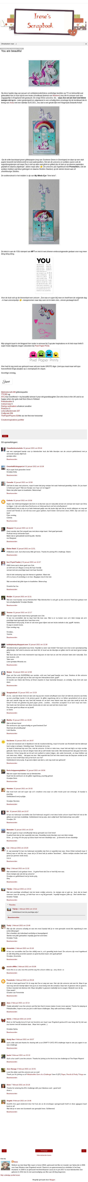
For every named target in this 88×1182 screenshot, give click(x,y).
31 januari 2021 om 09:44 (32, 448)
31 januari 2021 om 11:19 (23, 528)
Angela (9, 1101)
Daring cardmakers (9, 406)
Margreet (10, 528)
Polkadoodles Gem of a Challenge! (39, 1074)
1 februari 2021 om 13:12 (22, 889)
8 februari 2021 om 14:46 (22, 1101)
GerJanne (10, 740)
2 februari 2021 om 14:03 (21, 1019)
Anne (9, 1085)
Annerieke (11, 948)
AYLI (3, 397)
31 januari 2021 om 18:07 (24, 740)
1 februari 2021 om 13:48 (21, 925)
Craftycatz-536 (7, 413)
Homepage (44, 1151)
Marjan (9, 672)
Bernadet (10, 829)
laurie (9, 1055)
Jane (8, 1003)
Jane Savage (12, 1069)
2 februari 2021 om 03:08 (27, 966)
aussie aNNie (12, 966)
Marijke (9, 596)
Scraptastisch (12, 692)
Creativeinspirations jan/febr (12, 420)
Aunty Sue (11, 1039)
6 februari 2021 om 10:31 (26, 1069)
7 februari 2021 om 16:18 (20, 1085)
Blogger (52, 1180)
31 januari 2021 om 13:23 (27, 692)
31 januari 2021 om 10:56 (23, 482)
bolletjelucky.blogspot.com (17, 644)
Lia (8, 848)
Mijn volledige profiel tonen (10, 1175)
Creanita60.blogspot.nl (16, 466)
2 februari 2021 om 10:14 (20, 1003)
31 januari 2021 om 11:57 (31, 562)
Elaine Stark (11, 548)
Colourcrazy (6, 404)
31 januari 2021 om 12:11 (22, 596)
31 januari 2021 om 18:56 (35, 770)
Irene (16, 1162)
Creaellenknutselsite (15, 448)
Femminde (11, 980)
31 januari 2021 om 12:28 (38, 644)
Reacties (12, 905)
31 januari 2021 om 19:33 (23, 788)
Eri (8, 811)
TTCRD (4, 394)
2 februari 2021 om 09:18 (24, 980)
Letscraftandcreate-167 (10, 411)
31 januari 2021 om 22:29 (23, 829)
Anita (12, 103)
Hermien (10, 788)
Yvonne (9, 612)
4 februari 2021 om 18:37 (24, 1039)
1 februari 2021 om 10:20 (19, 848)
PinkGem (5, 409)
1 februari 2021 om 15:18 (24, 948)
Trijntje (9, 889)
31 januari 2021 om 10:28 (34, 466)
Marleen (56, 96)
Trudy (9, 925)
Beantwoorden (12, 459)
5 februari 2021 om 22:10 (21, 1055)
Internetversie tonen (44, 1155)
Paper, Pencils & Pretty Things (72, 1074)
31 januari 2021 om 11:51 (26, 548)
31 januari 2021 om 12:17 (22, 612)
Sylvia (9, 1019)
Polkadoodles (6, 401)
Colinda (10, 500)
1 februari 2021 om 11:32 (20, 868)
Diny (8, 868)
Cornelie (10, 482)
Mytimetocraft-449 (8, 392)
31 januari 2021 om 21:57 (19, 811)
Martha (9, 720)
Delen (5, 436)
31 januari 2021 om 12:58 (22, 672)
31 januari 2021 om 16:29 (22, 720)
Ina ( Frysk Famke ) (14, 562)
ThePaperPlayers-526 (10, 416)
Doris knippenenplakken (16, 770)
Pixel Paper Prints (42, 346)
